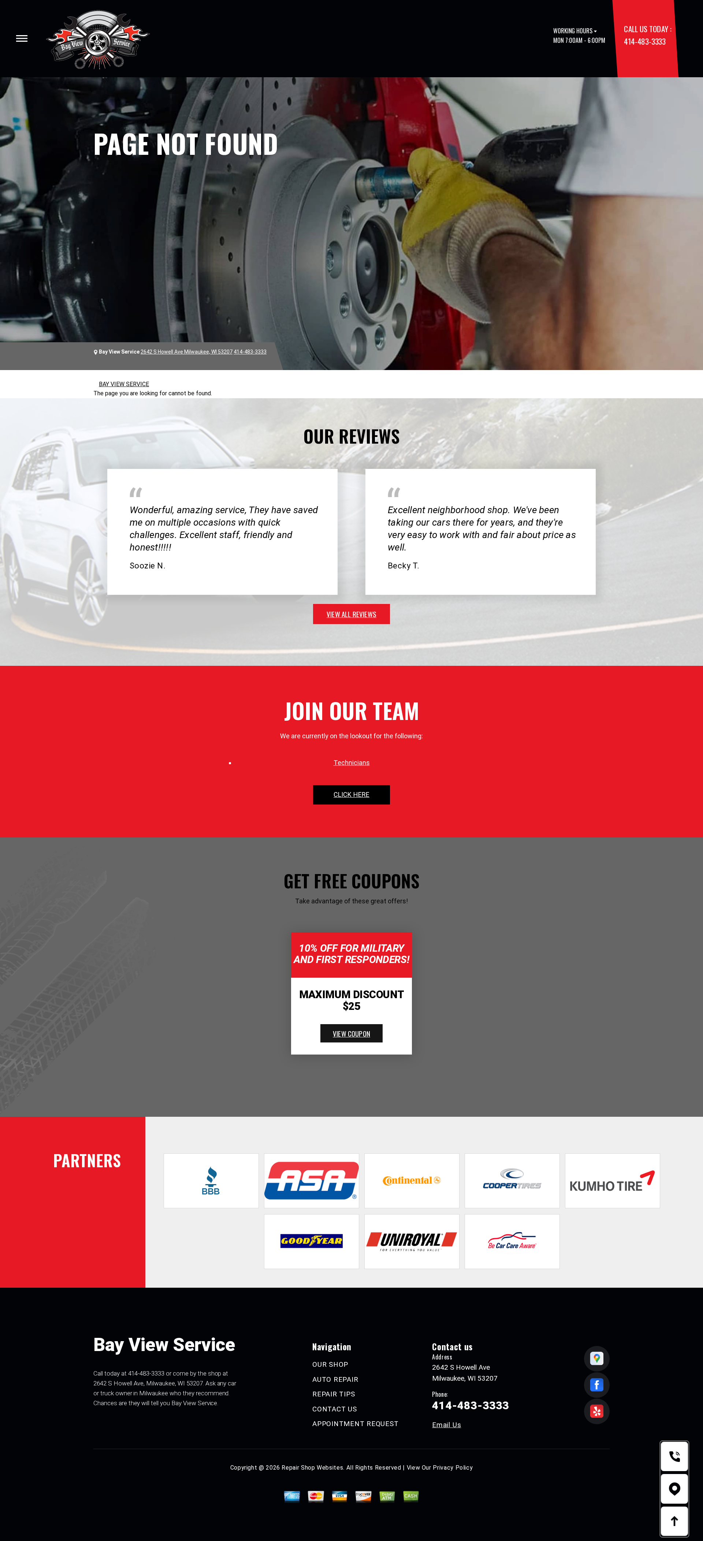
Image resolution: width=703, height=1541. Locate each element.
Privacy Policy (453, 1467)
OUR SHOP (330, 1364)
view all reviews (351, 614)
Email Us (446, 1424)
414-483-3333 (644, 41)
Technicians (352, 762)
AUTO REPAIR (335, 1379)
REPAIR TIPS (333, 1394)
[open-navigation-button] (21, 38)
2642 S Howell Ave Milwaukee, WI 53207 (187, 352)
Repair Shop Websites (312, 1467)
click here (351, 794)
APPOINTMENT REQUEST (355, 1423)
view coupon (351, 1033)
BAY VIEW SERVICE (124, 384)
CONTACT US (334, 1409)
